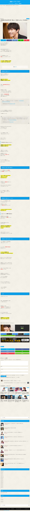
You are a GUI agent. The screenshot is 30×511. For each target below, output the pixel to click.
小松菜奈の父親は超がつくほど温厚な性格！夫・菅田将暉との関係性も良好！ (14, 423)
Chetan (4, 510)
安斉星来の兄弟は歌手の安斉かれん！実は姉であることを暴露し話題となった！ (14, 436)
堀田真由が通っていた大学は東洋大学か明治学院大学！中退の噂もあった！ (13, 445)
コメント (2, 360)
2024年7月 (2, 473)
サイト (1, 372)
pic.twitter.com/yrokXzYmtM (6, 101)
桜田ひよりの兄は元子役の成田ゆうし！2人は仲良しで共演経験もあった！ (13, 432)
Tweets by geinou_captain (4, 492)
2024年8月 (2, 472)
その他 (1, 497)
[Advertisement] (15, 11)
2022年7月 (2, 481)
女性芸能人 (2, 499)
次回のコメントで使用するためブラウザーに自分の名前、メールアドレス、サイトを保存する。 (13, 375)
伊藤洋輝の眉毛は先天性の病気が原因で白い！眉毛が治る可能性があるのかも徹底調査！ (15, 454)
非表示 (15, 66)
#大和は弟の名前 (21, 100)
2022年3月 (2, 486)
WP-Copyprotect (7, 510)
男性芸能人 (2, 346)
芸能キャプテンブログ (15, 1)
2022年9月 (2, 478)
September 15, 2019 (12, 103)
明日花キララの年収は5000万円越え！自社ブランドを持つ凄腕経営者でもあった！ (14, 463)
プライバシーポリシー (11, 3)
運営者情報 (20, 3)
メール (2, 369)
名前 (1, 366)
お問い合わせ (16, 3)
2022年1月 (2, 487)
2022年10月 (2, 477)
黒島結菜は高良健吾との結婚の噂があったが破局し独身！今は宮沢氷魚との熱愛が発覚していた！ (16, 441)
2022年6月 (2, 482)
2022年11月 (2, 476)
